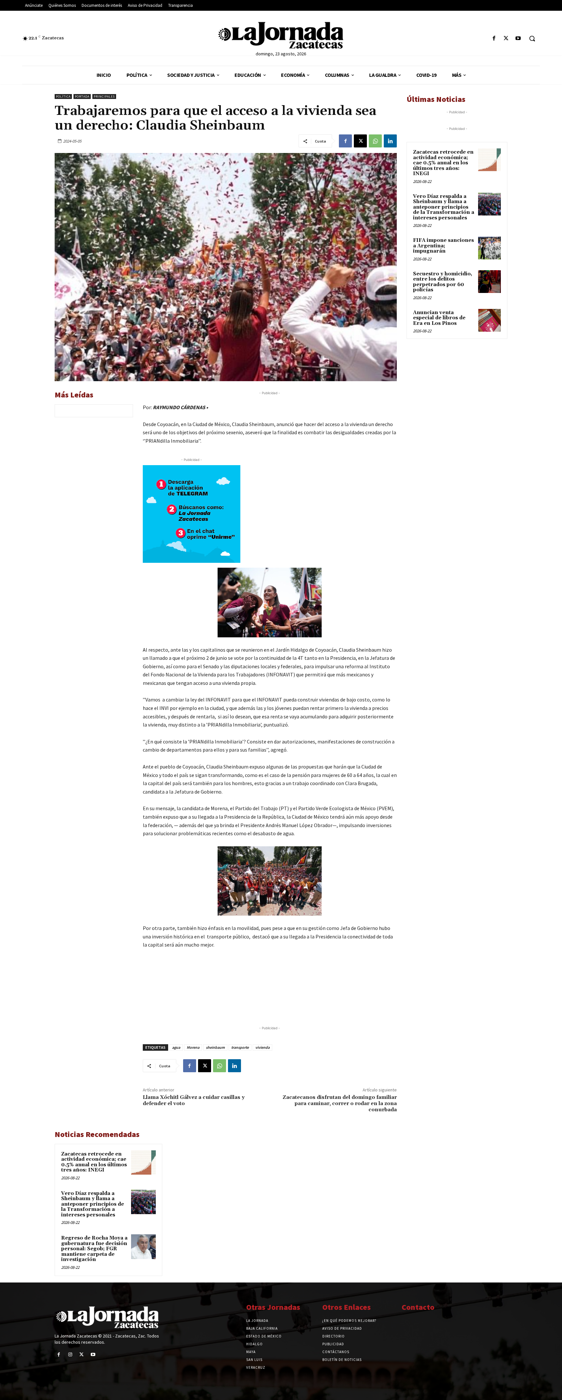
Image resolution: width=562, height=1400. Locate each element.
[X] (506, 38)
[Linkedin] (390, 140)
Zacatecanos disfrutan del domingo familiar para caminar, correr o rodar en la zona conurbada (340, 1103)
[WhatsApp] (375, 140)
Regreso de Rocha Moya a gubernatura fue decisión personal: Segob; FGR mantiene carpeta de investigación (94, 1249)
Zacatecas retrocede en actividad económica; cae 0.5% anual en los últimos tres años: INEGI (94, 1162)
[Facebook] (493, 38)
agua (176, 1047)
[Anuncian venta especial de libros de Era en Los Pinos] (489, 320)
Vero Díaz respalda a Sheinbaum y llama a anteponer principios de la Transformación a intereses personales (92, 1204)
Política (63, 96)
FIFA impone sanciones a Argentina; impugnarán (443, 245)
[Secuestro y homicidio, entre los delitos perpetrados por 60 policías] (489, 281)
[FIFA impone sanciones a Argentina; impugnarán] (489, 248)
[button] (532, 38)
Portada (82, 96)
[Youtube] (518, 38)
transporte (240, 1047)
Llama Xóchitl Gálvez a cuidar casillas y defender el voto (194, 1100)
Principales (104, 96)
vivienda (262, 1047)
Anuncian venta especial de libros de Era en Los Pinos (439, 318)
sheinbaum (215, 1047)
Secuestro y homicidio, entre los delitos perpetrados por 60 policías (442, 282)
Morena (193, 1047)
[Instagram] (70, 1355)
